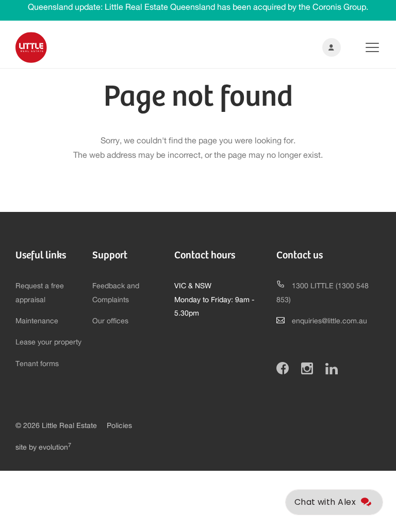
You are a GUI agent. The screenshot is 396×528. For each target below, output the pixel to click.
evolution (55, 447)
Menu (364, 47)
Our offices (110, 321)
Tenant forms (37, 364)
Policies (119, 426)
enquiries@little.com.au (329, 321)
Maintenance (36, 321)
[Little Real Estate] (31, 47)
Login (329, 47)
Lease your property (48, 342)
